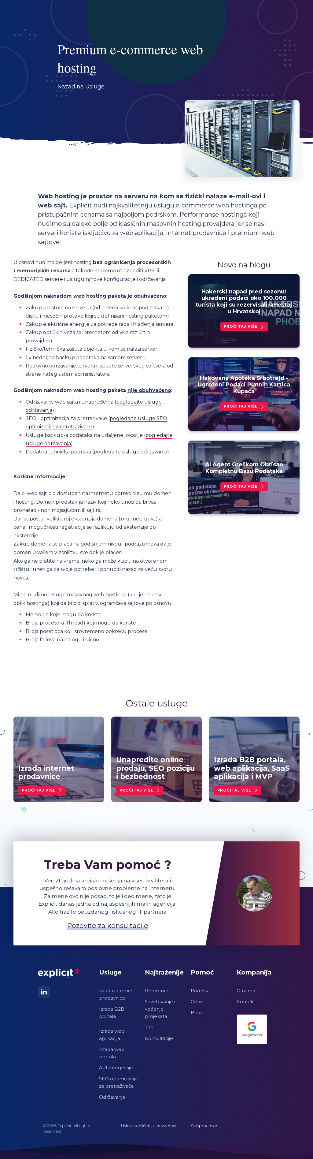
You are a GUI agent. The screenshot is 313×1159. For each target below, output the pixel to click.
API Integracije (116, 1068)
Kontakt (246, 1001)
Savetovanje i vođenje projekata (160, 1009)
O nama (246, 990)
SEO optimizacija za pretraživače (118, 1082)
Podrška (200, 990)
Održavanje (112, 1097)
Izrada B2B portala (111, 1012)
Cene (197, 1001)
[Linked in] (44, 992)
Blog (196, 1013)
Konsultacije (159, 1038)
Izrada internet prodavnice (116, 994)
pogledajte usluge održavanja (130, 452)
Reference (157, 990)
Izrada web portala (112, 1053)
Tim (149, 1027)
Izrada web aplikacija (112, 1034)
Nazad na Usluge (81, 86)
